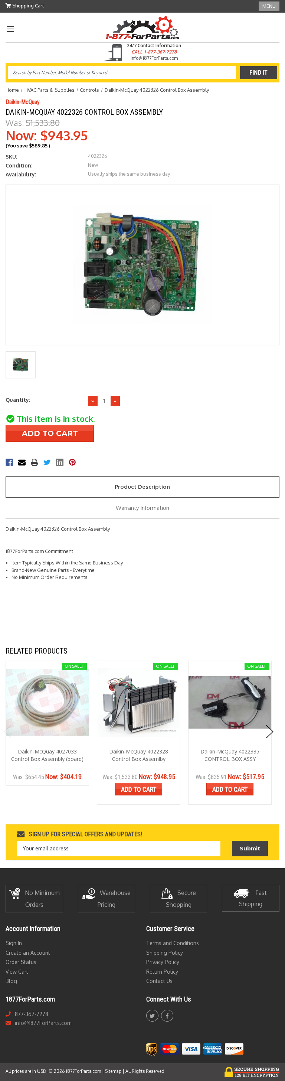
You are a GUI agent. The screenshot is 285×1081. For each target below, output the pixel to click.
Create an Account (28, 953)
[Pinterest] (72, 462)
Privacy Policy (162, 962)
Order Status (21, 962)
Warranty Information (142, 507)
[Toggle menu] (10, 29)
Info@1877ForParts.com (154, 58)
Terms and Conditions (172, 943)
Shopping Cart (27, 6)
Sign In (14, 943)
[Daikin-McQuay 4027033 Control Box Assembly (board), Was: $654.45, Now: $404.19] (47, 702)
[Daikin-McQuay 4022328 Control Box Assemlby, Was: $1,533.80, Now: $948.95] (138, 702)
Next (269, 731)
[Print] (34, 462)
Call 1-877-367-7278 (154, 52)
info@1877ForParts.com (43, 1023)
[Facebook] (9, 462)
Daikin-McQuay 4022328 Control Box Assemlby (138, 755)
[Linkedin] (59, 462)
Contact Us (159, 981)
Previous (7, 731)
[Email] (22, 462)
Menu (269, 6)
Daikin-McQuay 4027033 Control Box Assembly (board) (47, 755)
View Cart (17, 971)
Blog (11, 981)
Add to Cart (138, 789)
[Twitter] (47, 462)
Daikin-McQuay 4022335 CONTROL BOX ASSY (229, 755)
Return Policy (162, 971)
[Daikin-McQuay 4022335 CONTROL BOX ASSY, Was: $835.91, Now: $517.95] (230, 702)
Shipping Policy (164, 953)
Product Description (142, 486)
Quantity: (18, 400)
